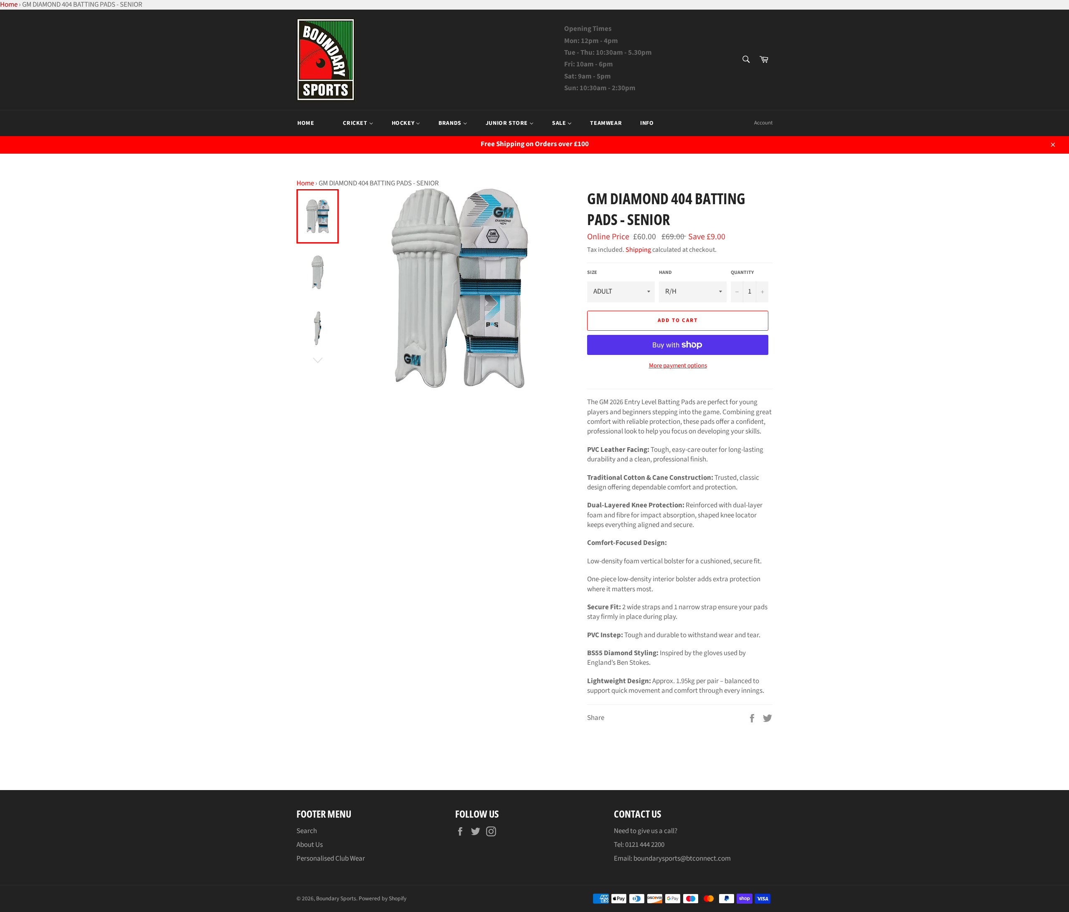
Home (305, 183)
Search (306, 831)
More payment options (678, 366)
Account (763, 123)
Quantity (742, 272)
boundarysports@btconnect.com (682, 859)
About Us (309, 845)
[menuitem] (305, 123)
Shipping (638, 249)
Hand (665, 272)
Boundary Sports (336, 898)
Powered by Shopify (382, 898)
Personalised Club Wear (330, 859)
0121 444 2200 (644, 845)
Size (592, 272)
